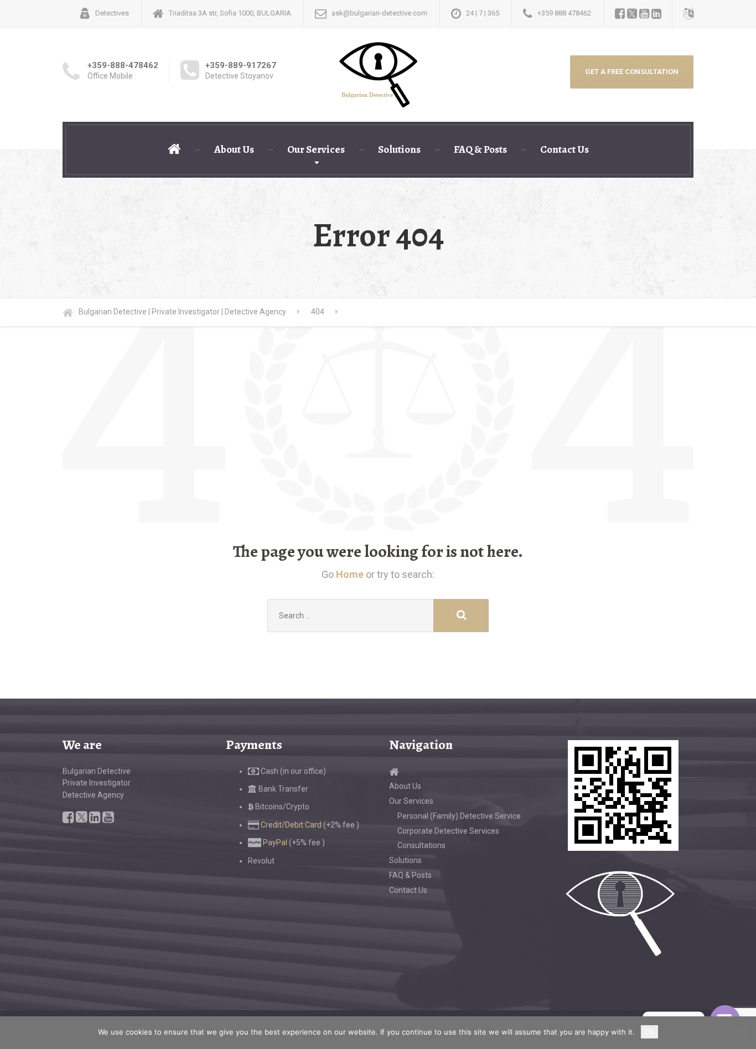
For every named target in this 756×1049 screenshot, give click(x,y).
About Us (234, 149)
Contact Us (564, 149)
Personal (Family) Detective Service (459, 816)
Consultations (421, 845)
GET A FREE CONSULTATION (632, 72)
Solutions (399, 149)
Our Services (316, 149)
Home (350, 574)
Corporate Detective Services (448, 830)
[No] (742, 1032)
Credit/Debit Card (290, 824)
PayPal (274, 842)
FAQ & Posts (480, 149)
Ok (649, 1031)
